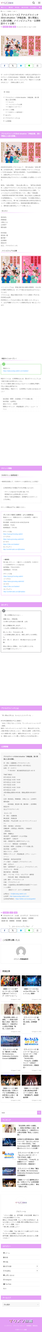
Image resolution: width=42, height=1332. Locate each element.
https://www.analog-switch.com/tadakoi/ (15, 371)
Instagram (8, 1279)
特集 (14, 27)
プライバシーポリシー (19, 1326)
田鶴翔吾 (11, 921)
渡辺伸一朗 (5, 921)
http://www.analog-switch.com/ (19, 896)
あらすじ (8, 115)
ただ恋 (17, 915)
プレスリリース (34, 915)
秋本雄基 (18, 921)
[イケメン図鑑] (7, 3)
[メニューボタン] (39, 3)
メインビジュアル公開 (15, 104)
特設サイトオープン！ (15, 107)
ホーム (7, 1253)
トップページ (8, 1326)
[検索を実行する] (39, 1113)
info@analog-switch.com (19, 894)
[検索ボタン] (33, 3)
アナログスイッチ (8, 915)
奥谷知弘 (24, 918)
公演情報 (8, 121)
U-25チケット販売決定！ (16, 112)
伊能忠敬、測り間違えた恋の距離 (11, 918)
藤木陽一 (25, 921)
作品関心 (5, 27)
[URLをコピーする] (37, 66)
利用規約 (29, 1326)
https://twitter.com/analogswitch (25, 899)
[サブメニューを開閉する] (37, 1266)
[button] (4, 66)
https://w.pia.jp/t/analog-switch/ (13, 534)
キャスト (11, 102)
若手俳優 (8, 1266)
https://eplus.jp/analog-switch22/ (13, 539)
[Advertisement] (21, 331)
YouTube (8, 1284)
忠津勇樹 (30, 918)
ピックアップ (24, 915)
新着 (6, 1257)
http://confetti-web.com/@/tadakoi (14, 549)
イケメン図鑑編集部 (21, 959)
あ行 (10, 27)
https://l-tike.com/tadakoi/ (11, 544)
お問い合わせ (9, 1275)
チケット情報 (10, 110)
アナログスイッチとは (13, 118)
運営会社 (35, 1326)
